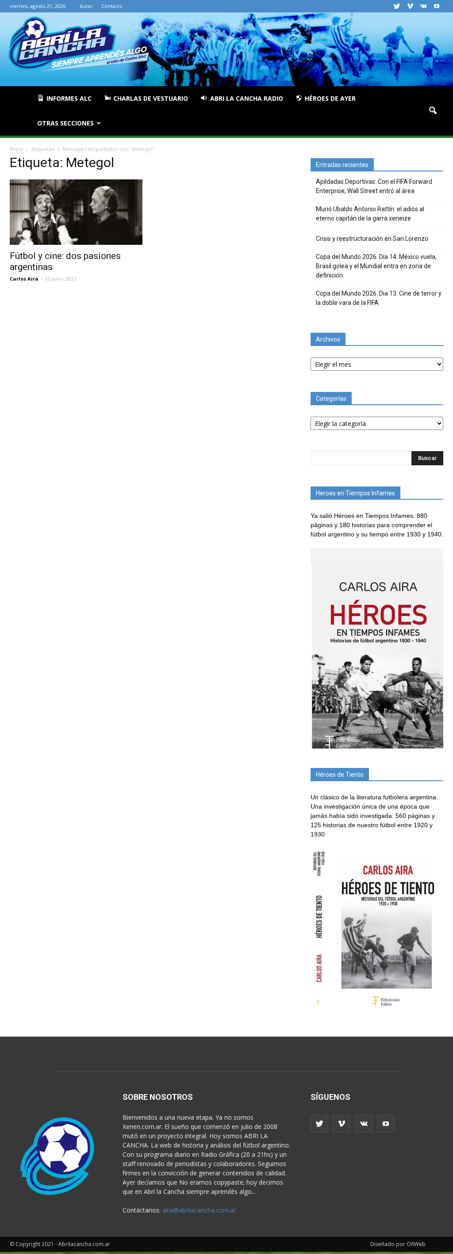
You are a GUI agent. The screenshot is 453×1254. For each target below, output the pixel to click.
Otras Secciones (65, 123)
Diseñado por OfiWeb (398, 1244)
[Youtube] (436, 6)
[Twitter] (396, 6)
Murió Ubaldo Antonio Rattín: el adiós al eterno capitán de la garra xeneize (370, 213)
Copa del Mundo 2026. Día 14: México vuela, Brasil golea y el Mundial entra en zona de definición (376, 266)
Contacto (112, 6)
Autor (86, 6)
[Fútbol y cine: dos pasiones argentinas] (76, 212)
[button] (432, 111)
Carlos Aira (24, 278)
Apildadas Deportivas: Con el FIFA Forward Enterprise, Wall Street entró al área (374, 186)
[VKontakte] (423, 6)
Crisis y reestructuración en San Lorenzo (372, 238)
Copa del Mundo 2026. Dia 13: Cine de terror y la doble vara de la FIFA (378, 298)
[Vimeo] (410, 6)
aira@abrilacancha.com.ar (199, 1210)
